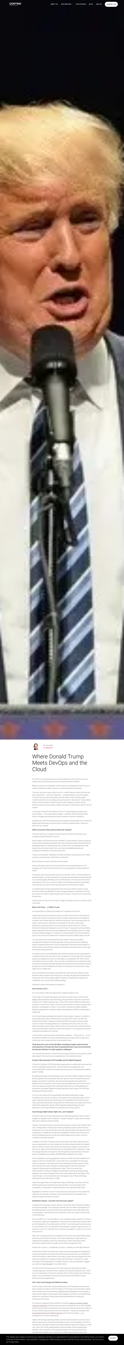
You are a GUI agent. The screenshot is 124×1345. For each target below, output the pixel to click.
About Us (54, 4)
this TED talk (46, 1264)
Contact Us (111, 4)
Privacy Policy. (14, 1342)
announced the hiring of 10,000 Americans (47, 1313)
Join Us (99, 4)
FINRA (34, 999)
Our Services (66, 4)
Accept (113, 1338)
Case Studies (81, 4)
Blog (91, 4)
